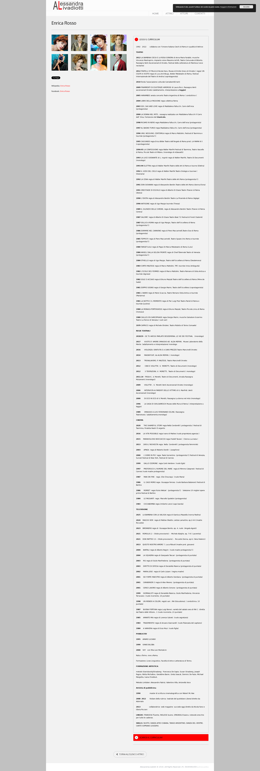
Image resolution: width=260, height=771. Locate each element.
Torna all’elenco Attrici (131, 754)
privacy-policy (203, 767)
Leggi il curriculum (149, 39)
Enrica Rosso (65, 86)
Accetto (246, 7)
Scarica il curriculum (150, 737)
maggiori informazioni (228, 7)
